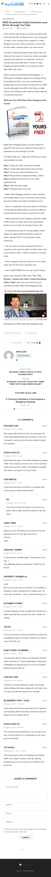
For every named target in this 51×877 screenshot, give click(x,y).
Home (7, 12)
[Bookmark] (48, 4)
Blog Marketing (20, 12)
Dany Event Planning (16, 650)
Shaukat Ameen (13, 550)
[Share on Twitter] (34, 343)
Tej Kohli (9, 747)
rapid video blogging (13, 333)
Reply (45, 426)
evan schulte (12, 452)
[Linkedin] (35, 3)
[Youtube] (37, 3)
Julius (7, 627)
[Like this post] (29, 343)
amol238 (21, 352)
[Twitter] (32, 3)
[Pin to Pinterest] (37, 343)
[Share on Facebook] (32, 343)
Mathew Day (11, 426)
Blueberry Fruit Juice (16, 700)
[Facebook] (29, 3)
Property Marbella (15, 576)
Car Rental (10, 479)
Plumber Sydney (13, 603)
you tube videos (31, 333)
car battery (11, 677)
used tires (10, 523)
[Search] (44, 3)
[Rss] (40, 3)
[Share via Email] (39, 343)
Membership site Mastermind (21, 37)
